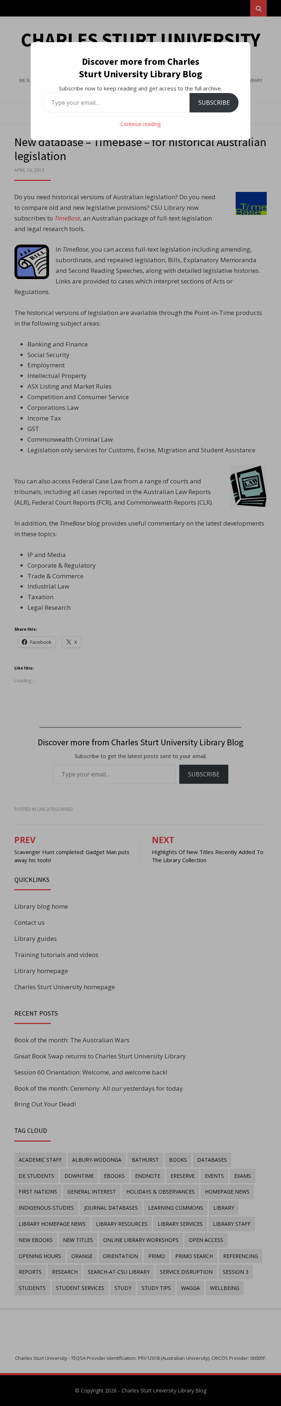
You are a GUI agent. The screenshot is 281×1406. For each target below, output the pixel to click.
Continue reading (140, 123)
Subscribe (214, 103)
